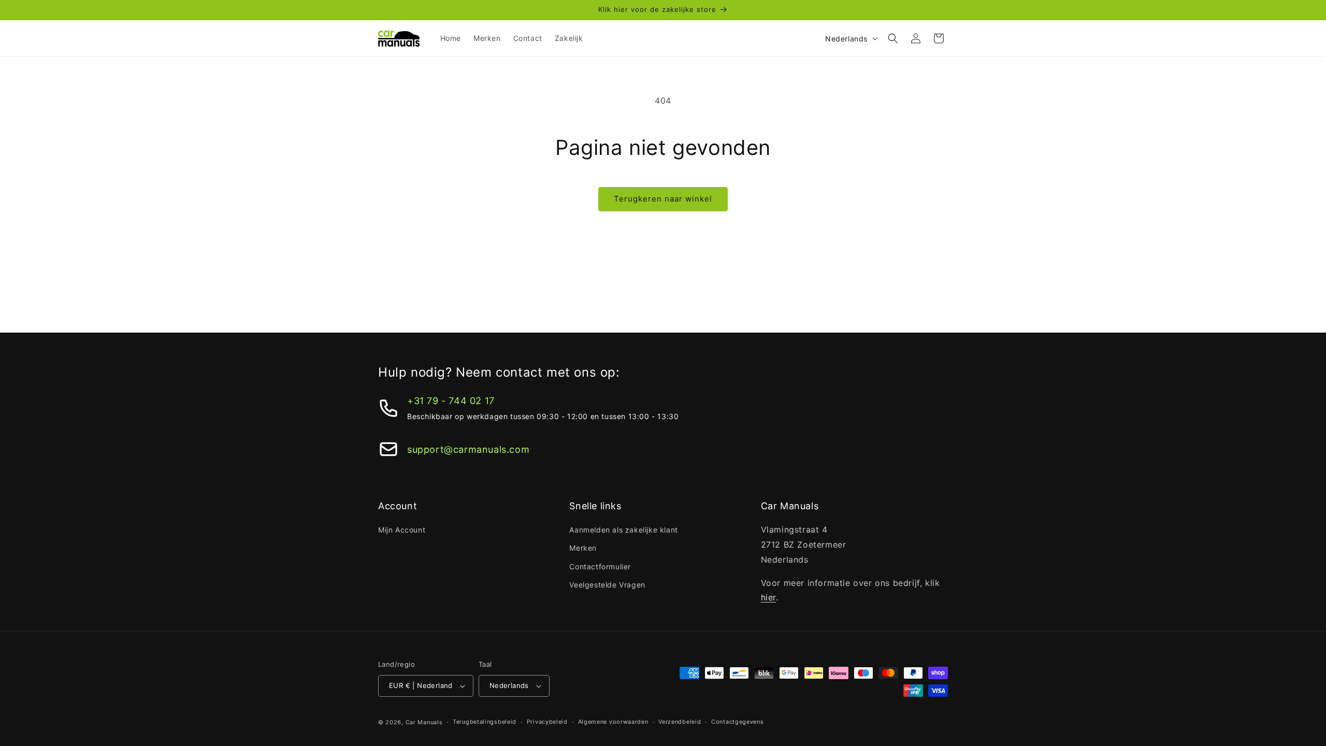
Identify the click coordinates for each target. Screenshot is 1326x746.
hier (768, 597)
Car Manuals (424, 722)
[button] (893, 38)
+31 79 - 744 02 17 (451, 400)
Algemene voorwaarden (613, 721)
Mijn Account (401, 529)
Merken (583, 547)
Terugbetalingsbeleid (484, 721)
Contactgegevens (737, 721)
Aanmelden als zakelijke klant (623, 529)
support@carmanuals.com (468, 449)
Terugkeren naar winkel (663, 199)
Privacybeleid (547, 721)
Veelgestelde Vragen (607, 584)
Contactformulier (600, 566)
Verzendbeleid (679, 721)
